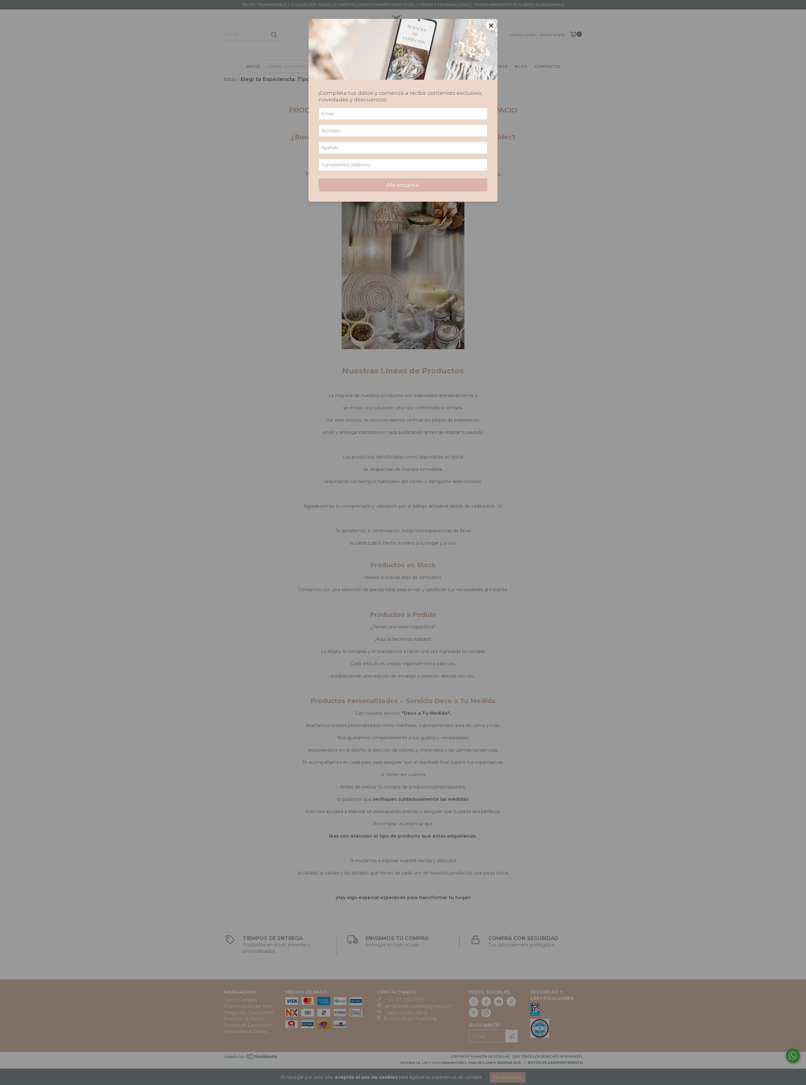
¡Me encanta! (403, 185)
